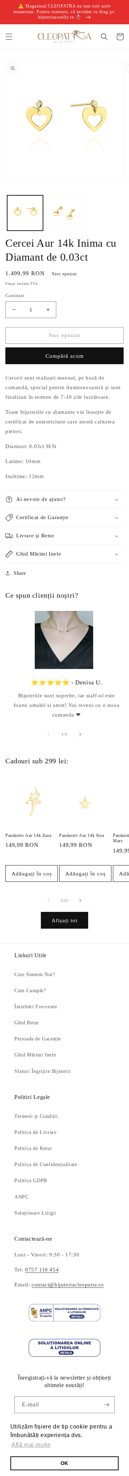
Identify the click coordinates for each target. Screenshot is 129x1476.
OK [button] (64, 1463)
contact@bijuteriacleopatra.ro (68, 1284)
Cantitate (15, 295)
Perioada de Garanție (37, 1038)
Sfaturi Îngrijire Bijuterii (42, 1071)
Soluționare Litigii (35, 1213)
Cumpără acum (65, 356)
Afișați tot (64, 920)
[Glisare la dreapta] (80, 734)
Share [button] (20, 573)
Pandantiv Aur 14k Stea (81, 835)
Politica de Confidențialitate (45, 1164)
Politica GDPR (30, 1180)
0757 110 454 (42, 1269)
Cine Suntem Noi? (34, 974)
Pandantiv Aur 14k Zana (28, 835)
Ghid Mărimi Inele (35, 1055)
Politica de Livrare (35, 1132)
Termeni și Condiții (36, 1116)
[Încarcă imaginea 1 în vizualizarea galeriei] (25, 213)
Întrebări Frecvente (35, 1006)
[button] (9, 37)
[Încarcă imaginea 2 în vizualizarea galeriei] (64, 213)
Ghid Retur (26, 1022)
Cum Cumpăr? (30, 990)
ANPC (21, 1197)
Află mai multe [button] (31, 1445)
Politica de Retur (33, 1148)
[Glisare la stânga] (49, 734)
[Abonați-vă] (106, 1404)
